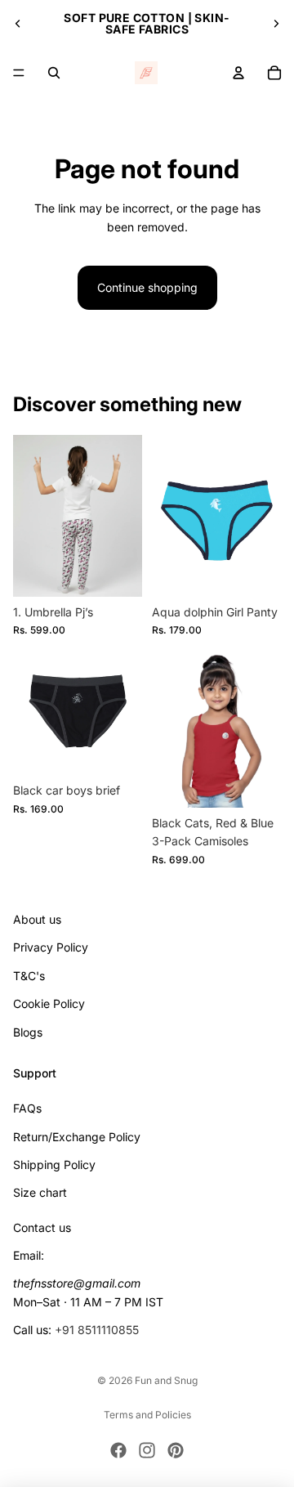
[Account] (238, 73)
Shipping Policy (54, 1164)
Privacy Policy (50, 947)
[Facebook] (118, 1450)
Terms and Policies (147, 1415)
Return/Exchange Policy (76, 1136)
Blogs (27, 1031)
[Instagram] (147, 1450)
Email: (28, 1255)
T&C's (29, 975)
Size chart (40, 1192)
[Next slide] (276, 24)
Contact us (42, 1227)
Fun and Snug (166, 1380)
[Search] (54, 73)
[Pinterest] (175, 1450)
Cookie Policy (49, 1003)
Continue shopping (147, 287)
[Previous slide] (18, 24)
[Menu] (19, 73)
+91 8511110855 (97, 1330)
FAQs (27, 1108)
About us (37, 919)
